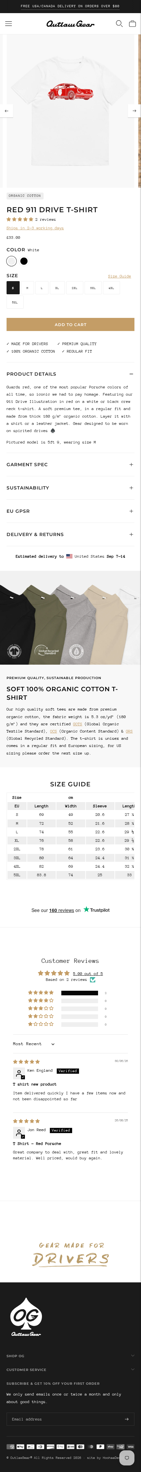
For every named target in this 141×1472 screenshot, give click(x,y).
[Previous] (6, 110)
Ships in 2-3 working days (35, 228)
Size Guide (119, 276)
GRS (129, 731)
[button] (21, 219)
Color (16, 250)
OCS (53, 731)
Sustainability (28, 488)
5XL (15, 302)
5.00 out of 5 (88, 973)
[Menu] (8, 23)
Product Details (31, 374)
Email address (26, 1412)
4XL (111, 288)
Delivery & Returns (35, 534)
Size (12, 276)
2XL (75, 288)
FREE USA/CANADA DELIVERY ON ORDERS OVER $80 (70, 6)
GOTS (77, 724)
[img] (26, 1062)
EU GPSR (18, 511)
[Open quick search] (119, 23)
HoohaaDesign (115, 1458)
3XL (93, 288)
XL (57, 288)
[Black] (24, 261)
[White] (11, 261)
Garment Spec (27, 464)
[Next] (134, 110)
